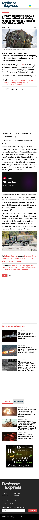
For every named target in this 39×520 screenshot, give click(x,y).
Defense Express (10, 256)
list (23, 65)
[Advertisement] (19, 111)
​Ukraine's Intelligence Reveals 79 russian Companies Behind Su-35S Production (27, 335)
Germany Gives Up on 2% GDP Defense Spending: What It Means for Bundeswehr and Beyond (18, 82)
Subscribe (32, 510)
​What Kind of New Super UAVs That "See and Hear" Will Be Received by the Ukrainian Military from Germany (19, 268)
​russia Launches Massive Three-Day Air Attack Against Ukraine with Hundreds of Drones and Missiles (27, 413)
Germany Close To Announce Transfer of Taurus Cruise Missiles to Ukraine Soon (19, 258)
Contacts (16, 495)
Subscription (17, 493)
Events (7, 11)
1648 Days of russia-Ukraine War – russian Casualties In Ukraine (25, 436)
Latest (7, 401)
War (10, 275)
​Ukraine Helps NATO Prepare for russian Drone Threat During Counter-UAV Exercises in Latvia (27, 350)
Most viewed (18, 401)
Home (3, 11)
